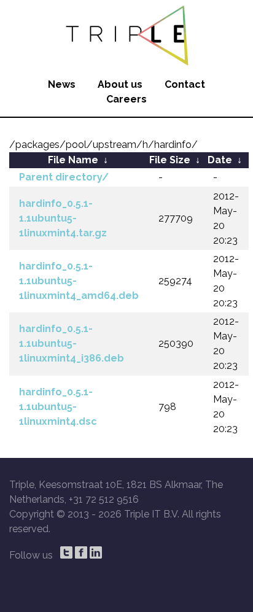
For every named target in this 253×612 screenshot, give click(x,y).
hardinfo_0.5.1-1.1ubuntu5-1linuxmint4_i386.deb (71, 343)
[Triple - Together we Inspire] (126, 34)
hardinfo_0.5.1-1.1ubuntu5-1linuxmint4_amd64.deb (79, 280)
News (62, 84)
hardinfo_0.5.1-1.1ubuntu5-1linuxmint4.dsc (58, 406)
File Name (73, 160)
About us (120, 84)
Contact (185, 84)
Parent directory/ (64, 177)
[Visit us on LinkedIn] (96, 552)
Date (220, 160)
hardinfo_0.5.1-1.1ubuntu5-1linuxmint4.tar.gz (63, 218)
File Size (169, 160)
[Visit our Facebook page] (81, 552)
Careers (126, 99)
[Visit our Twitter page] (66, 552)
